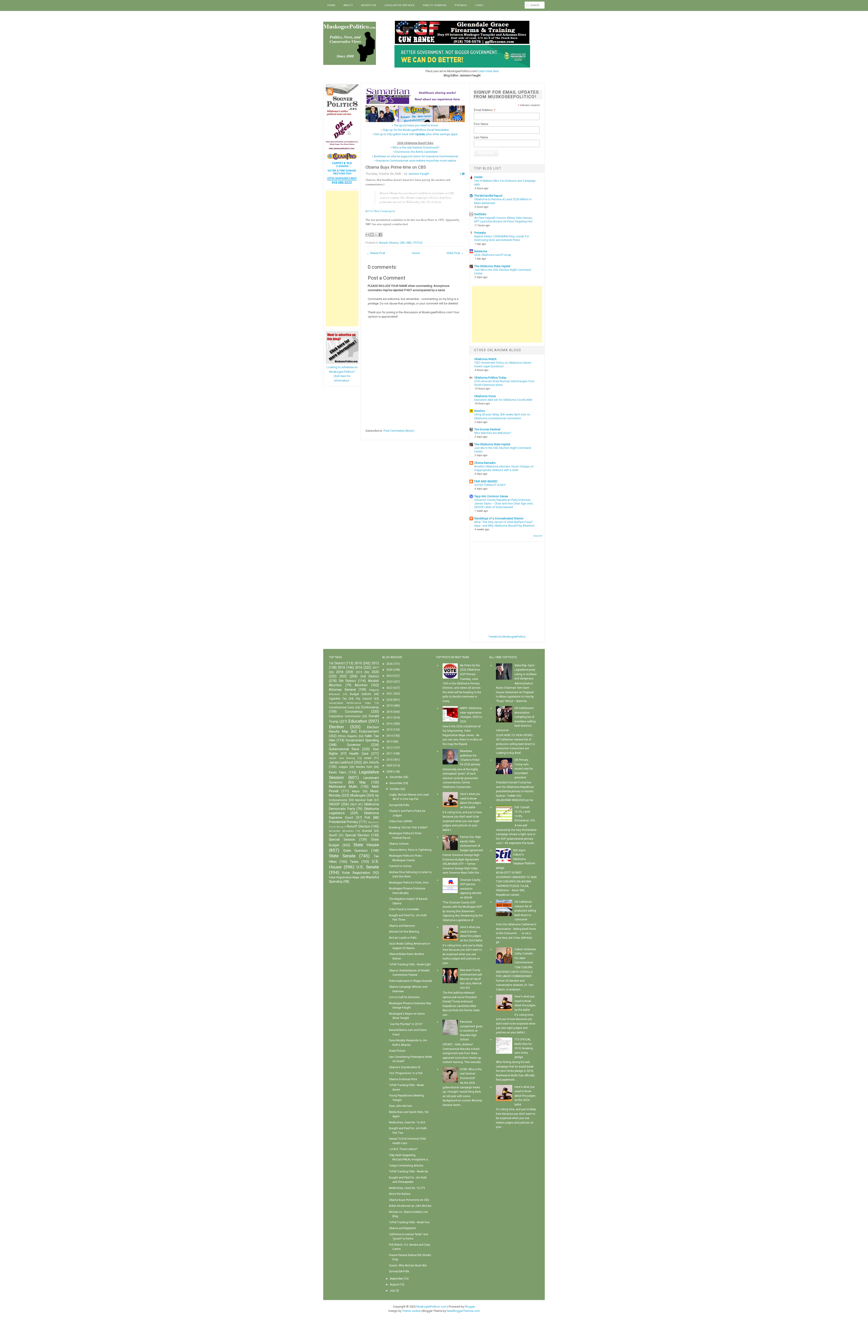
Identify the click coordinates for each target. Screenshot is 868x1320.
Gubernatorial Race (344, 749)
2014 (341, 667)
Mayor (356, 791)
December (396, 777)
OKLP (353, 804)
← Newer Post (376, 253)
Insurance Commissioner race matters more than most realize (416, 160)
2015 (389, 729)
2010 (358, 663)
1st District (337, 663)
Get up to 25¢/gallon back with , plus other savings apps (416, 134)
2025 (389, 669)
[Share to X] (376, 234)
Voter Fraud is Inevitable (404, 909)
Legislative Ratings (399, 5)
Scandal (367, 830)
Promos (461, 5)
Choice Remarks (484, 462)
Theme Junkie (411, 1311)
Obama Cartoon (399, 843)
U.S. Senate (367, 867)
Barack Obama (388, 242)
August (394, 1284)
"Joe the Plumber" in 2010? (405, 1024)
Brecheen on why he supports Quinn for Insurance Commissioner (416, 156)
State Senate (342, 855)
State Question (355, 851)
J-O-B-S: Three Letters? (403, 1149)
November (396, 783)
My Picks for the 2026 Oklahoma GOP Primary (470, 670)
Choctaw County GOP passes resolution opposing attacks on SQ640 (470, 888)
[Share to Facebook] (380, 234)
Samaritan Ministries (341, 831)
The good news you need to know (416, 125)
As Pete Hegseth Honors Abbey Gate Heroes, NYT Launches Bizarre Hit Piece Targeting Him (503, 219)
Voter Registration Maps (344, 877)
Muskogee (358, 795)
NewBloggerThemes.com (463, 1311)
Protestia (480, 232)
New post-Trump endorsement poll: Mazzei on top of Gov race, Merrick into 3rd (471, 979)
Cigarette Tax (338, 698)
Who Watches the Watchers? (492, 433)
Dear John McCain (400, 1106)
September (396, 1278)
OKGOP (334, 804)
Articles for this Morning (404, 931)
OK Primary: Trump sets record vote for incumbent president (523, 768)
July (392, 1290)
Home (331, 5)
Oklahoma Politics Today (490, 377)
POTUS (417, 242)
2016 (358, 667)
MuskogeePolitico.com (431, 1306)
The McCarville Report (488, 195)
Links (479, 5)
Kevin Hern (337, 772)
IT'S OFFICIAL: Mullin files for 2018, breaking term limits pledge (523, 1048)
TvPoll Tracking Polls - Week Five (409, 1222)
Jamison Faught (418, 173)
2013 (389, 741)
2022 (343, 676)
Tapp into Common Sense (491, 496)
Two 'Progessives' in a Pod (405, 1073)
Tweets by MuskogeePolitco (507, 636)
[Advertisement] (342, 258)
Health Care (358, 754)
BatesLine (480, 251)
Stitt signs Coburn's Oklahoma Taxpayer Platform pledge (515, 859)
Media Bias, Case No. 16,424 (407, 1122)
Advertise (368, 5)
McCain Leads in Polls (403, 937)
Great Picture (397, 1050)
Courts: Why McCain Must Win (408, 1265)
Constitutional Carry (341, 707)
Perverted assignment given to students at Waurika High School (471, 1030)
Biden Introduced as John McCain (410, 1205)
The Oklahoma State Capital (492, 266)
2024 (389, 675)
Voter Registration (356, 873)
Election (336, 726)
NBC (409, 242)
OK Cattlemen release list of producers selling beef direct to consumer (525, 910)
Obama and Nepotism (402, 1228)
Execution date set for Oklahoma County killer (503, 399)
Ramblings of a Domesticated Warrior (499, 518)
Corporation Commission (345, 716)
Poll (367, 818)
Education (357, 721)
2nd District (369, 676)
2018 (339, 672)
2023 (389, 681)
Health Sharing (435, 5)
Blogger (470, 1306)
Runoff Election (358, 826)
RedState (480, 214)
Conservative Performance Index (350, 703)
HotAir (478, 177)
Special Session (342, 840)
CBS (402, 242)
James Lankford (341, 762)
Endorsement (369, 731)
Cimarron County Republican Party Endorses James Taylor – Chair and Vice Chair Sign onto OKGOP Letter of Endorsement (503, 503)
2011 (389, 753)
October (395, 789)
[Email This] (367, 234)
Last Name (481, 137)
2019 (359, 672)
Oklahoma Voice (485, 396)
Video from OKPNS (400, 821)
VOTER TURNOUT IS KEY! (490, 485)
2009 (389, 765)
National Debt (364, 800)
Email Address (484, 110)
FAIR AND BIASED (486, 481)
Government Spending (362, 740)
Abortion (361, 685)
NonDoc (479, 410)
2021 (389, 693)
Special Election (357, 835)
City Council (364, 698)
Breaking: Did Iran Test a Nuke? (408, 827)
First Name (481, 124)
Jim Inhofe (371, 762)
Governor (354, 745)
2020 (375, 672)
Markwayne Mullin (343, 787)
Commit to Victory (400, 866)
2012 (375, 663)
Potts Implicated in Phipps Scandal (410, 981)
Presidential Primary (343, 822)
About (348, 5)
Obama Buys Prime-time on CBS (396, 167)
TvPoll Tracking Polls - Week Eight (410, 964)
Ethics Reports (347, 736)
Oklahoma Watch (485, 359)
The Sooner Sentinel (487, 429)
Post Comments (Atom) (399, 430)
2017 (376, 667)
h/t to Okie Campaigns (380, 211)
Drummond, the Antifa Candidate (416, 151)
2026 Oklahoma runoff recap (492, 255)
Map (362, 782)
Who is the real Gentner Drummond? (415, 147)
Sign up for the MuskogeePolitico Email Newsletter (416, 130)
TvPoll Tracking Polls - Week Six (408, 1171)
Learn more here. (488, 71)
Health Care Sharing (342, 758)
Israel (367, 758)
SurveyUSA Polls (399, 805)
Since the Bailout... (400, 1193)
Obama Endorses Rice (403, 1079)
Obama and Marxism (402, 925)
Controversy (370, 707)
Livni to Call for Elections (404, 997)
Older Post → (455, 253)
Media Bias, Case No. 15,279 (407, 1188)
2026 (389, 663)
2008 (389, 771)
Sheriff (333, 835)
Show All (537, 536)
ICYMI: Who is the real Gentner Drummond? (471, 1074)
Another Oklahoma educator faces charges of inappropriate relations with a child (503, 468)
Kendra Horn (364, 766)
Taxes (354, 862)
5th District (347, 681)
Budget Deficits (360, 694)
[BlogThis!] (372, 234)
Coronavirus (354, 712)
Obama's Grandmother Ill (404, 1067)
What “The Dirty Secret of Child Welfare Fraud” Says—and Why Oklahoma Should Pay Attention (504, 524)
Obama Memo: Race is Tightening (410, 849)
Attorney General (342, 690)
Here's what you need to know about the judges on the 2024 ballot (524, 1095)
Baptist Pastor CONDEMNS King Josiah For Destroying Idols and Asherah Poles (501, 238)
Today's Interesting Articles (406, 1165)
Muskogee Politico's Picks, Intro (409, 882)
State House (366, 844)
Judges (343, 766)
